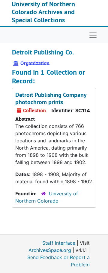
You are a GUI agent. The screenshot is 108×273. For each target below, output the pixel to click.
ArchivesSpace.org (49, 250)
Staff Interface (58, 243)
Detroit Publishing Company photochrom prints (50, 98)
